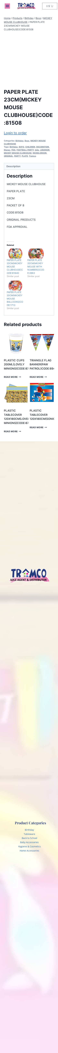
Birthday (19, 140)
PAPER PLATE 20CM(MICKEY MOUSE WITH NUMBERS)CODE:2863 (35, 266)
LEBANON (44, 150)
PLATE (25, 156)
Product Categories (30, 822)
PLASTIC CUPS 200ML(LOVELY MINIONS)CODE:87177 (18, 364)
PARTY (17, 156)
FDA (13, 150)
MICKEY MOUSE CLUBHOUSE (18, 153)
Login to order (15, 133)
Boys (27, 140)
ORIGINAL (8, 156)
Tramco (32, 156)
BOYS (21, 147)
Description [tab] (13, 166)
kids (37, 150)
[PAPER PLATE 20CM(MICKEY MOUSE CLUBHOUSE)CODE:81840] (15, 254)
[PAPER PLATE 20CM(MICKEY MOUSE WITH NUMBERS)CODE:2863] (36, 254)
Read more (11, 377)
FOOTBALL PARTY (25, 150)
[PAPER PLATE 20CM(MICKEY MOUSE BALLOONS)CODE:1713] (15, 286)
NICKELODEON (40, 153)
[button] (7, 6)
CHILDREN (30, 147)
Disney (7, 150)
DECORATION (42, 147)
